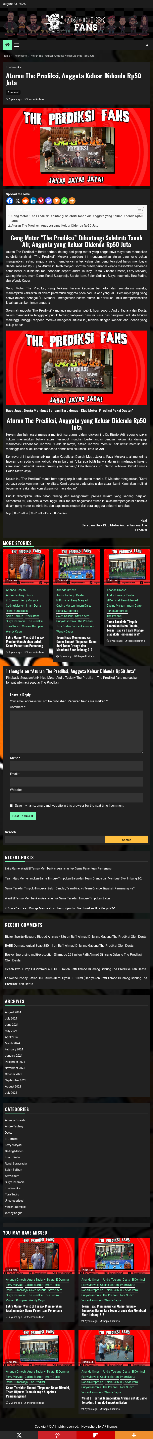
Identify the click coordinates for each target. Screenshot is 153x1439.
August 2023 (13, 1086)
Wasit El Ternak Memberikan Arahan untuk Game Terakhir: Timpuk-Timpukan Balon (57, 898)
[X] (17, 200)
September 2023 (15, 1080)
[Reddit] (25, 200)
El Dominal (12, 600)
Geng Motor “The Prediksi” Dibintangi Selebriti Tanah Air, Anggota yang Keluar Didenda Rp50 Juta (77, 218)
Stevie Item (32, 616)
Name (15, 758)
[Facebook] (9, 200)
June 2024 (11, 1024)
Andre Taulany (15, 595)
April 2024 (11, 1037)
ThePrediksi (60, 513)
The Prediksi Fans (41, 513)
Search (10, 832)
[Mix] (56, 200)
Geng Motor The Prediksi (25, 288)
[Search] (147, 45)
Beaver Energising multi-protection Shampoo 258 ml (41, 954)
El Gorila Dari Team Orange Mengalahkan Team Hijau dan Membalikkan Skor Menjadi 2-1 (60, 908)
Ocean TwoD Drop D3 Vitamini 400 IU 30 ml (35, 969)
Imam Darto (33, 605)
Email (15, 774)
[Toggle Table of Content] (138, 210)
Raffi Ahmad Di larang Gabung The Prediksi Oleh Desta (108, 937)
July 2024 (11, 1018)
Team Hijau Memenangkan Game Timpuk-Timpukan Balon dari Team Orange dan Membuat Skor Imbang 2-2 (76, 643)
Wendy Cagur (14, 631)
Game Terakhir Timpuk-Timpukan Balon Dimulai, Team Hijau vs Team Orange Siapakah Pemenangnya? (125, 628)
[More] (72, 200)
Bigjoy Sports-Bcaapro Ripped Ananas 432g (35, 937)
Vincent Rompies (32, 626)
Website (16, 790)
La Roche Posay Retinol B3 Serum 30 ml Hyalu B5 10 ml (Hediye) (50, 978)
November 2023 (15, 1068)
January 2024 (13, 1055)
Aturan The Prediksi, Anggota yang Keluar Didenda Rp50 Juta (54, 225)
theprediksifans (35, 99)
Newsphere (89, 1426)
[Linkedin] (33, 200)
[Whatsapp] (64, 200)
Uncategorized (14, 1200)
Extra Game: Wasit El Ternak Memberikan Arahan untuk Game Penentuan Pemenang (25, 641)
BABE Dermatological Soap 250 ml (29, 945)
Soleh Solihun (14, 616)
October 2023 (13, 1074)
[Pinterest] (40, 200)
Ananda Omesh (16, 590)
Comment (18, 707)
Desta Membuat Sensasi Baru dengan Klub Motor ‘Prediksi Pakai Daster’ (78, 411)
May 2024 (11, 1030)
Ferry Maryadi (29, 600)
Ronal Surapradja (17, 610)
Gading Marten (15, 605)
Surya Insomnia (16, 621)
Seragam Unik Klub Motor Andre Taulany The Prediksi (114, 525)
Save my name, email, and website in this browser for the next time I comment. (69, 805)
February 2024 (14, 1049)
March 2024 (12, 1043)
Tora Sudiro (13, 626)
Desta (29, 595)
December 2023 (15, 1061)
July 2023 (11, 1092)
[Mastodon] (48, 200)
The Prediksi (14, 67)
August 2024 (13, 1012)
